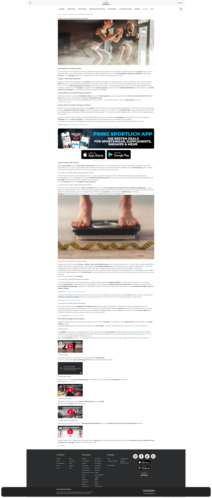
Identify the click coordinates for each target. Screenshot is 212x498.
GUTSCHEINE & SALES (125, 9)
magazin (65, 14)
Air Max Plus (85, 468)
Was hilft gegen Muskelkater (77, 124)
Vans (57, 468)
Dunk (83, 477)
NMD (96, 479)
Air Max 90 (98, 463)
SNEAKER (62, 9)
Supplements (111, 9)
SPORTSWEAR (82, 9)
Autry (58, 461)
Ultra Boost (98, 486)
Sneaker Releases (112, 461)
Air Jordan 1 (98, 461)
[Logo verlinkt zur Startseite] (106, 3)
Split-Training (62, 86)
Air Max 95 (85, 465)
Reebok (71, 465)
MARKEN (137, 9)
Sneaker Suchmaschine (97, 9)
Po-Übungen (70, 381)
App (152, 9)
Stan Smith (85, 486)
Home (59, 14)
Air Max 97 (98, 465)
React (96, 482)
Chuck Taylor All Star (88, 472)
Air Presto (98, 468)
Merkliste (180, 3)
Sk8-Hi (97, 484)
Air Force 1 (98, 458)
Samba (84, 484)
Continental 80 (99, 475)
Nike (70, 463)
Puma (58, 465)
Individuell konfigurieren (149, 493)
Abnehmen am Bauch (77, 315)
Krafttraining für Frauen (73, 300)
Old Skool (85, 482)
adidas (58, 458)
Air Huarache (85, 461)
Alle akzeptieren (149, 490)
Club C (84, 475)
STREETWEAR (71, 9)
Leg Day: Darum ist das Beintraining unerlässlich (81, 14)
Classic (97, 472)
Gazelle (97, 477)
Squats (68, 167)
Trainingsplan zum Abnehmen (87, 194)
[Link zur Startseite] (144, 474)
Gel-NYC (84, 479)
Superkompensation (65, 102)
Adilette (84, 458)
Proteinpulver (124, 458)
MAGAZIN (145, 9)
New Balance (60, 463)
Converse (72, 461)
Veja (70, 468)
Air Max (84, 463)
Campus (97, 470)
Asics (70, 458)
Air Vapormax (86, 470)
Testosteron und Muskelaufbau (75, 291)
